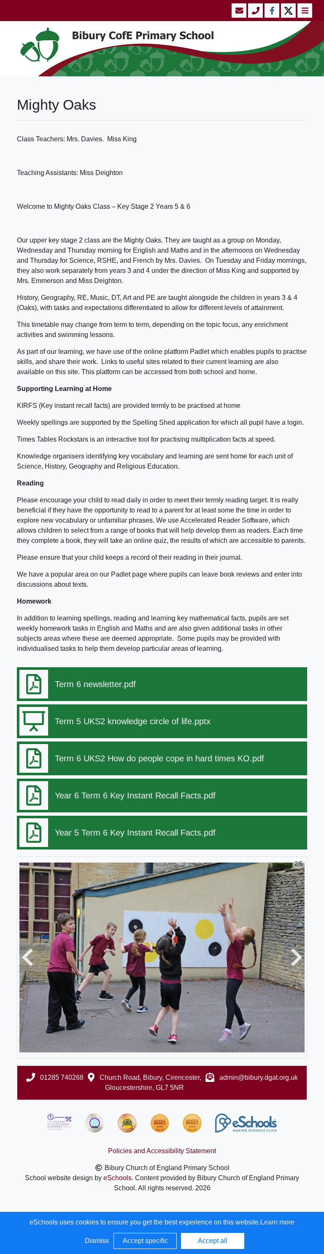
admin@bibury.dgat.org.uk (258, 1077)
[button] (27, 957)
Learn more (277, 1222)
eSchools (117, 1177)
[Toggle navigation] (304, 10)
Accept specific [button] (145, 1240)
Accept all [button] (212, 1240)
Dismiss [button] (97, 1240)
